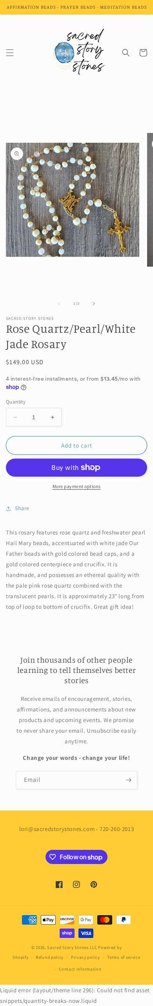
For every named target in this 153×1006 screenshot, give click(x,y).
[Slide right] (93, 303)
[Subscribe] (128, 780)
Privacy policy (85, 957)
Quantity (16, 401)
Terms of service (123, 957)
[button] (9, 52)
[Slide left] (59, 303)
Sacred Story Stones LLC (72, 947)
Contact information (80, 969)
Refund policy (50, 957)
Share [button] (22, 508)
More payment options (77, 486)
